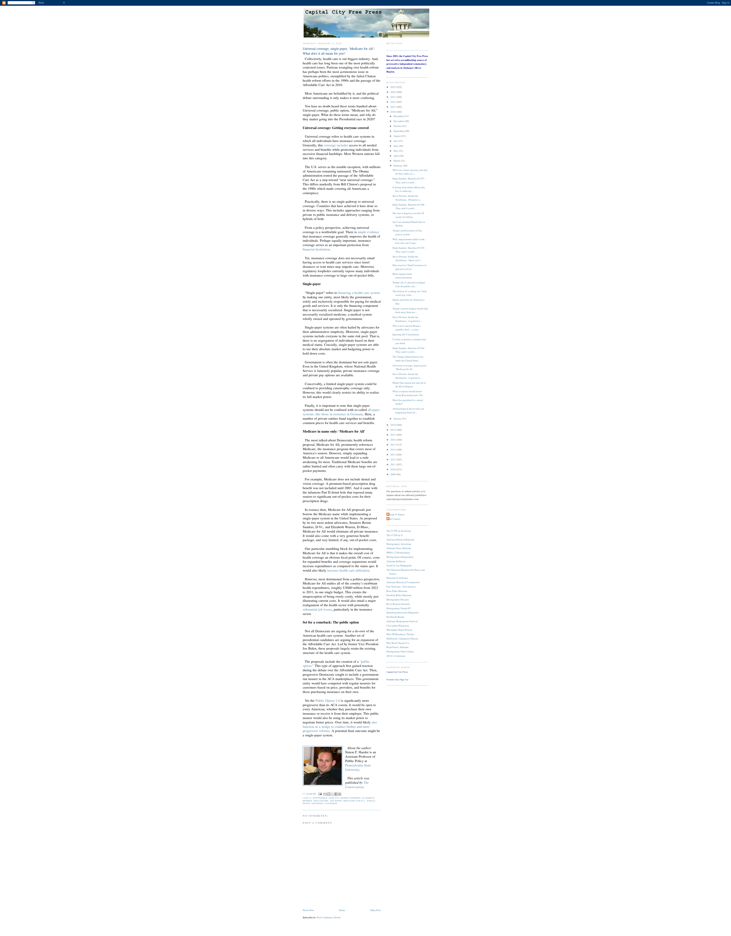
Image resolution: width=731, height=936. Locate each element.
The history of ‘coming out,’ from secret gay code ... (410, 293)
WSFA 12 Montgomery (398, 552)
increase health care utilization (348, 570)
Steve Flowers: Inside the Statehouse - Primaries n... (407, 197)
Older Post (375, 910)
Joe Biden (336, 801)
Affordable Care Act (326, 798)
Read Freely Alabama (397, 647)
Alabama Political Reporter (400, 539)
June (396, 145)
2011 (393, 464)
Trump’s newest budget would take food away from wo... (410, 310)
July (395, 141)
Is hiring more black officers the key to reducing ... (409, 189)
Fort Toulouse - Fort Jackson (401, 586)
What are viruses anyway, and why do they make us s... (410, 171)
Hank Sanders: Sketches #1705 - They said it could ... (409, 249)
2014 (393, 449)
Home (342, 910)
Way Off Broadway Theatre (400, 634)
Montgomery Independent (399, 557)
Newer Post (308, 910)
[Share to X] (332, 794)
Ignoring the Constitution (406, 334)
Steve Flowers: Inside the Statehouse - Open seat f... (407, 258)
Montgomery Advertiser (398, 544)
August (397, 136)
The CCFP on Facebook (398, 531)
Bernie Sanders (351, 798)
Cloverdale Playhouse (397, 625)
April (396, 155)
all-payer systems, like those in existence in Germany (341, 411)
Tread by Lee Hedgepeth (399, 565)
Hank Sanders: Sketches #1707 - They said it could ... (409, 180)
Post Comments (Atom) (329, 917)
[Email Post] (320, 794)
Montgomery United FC (398, 608)
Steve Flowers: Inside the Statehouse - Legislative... (407, 319)
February (398, 165)
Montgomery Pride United (399, 651)
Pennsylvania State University (358, 767)
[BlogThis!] (329, 794)
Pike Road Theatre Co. (398, 643)
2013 (393, 454)
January (397, 418)
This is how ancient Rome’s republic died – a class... (407, 327)
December (398, 116)
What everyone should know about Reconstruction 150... (408, 393)
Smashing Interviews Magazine (402, 612)
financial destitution (316, 249)
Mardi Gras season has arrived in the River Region (409, 384)
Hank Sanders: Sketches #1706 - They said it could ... (409, 206)
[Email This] (325, 794)
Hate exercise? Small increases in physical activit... (409, 267)
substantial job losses (317, 609)
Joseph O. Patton (396, 514)
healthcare (321, 801)
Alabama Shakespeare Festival (402, 621)
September (399, 131)
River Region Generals (398, 604)
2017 (393, 434)
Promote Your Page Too (397, 679)
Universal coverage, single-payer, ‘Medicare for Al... (410, 367)
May (396, 150)
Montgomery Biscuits (397, 599)
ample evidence (368, 232)
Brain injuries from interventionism (402, 275)
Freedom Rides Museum (398, 595)
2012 (393, 459)
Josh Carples (393, 519)
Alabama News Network (398, 548)
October (397, 126)
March (397, 160)
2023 (393, 97)
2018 (393, 429)
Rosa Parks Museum (396, 591)
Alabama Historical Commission (403, 582)
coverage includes (336, 145)
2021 (393, 106)
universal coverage (324, 803)
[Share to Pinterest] (340, 794)
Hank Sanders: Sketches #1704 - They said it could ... (409, 350)
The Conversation (357, 784)
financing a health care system (359, 292)
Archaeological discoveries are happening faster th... (408, 410)
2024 (393, 92)
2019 (393, 425)
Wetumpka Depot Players (399, 629)
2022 (393, 102)
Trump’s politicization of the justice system (407, 232)
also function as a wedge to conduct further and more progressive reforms (340, 726)
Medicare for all (354, 801)
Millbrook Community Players (402, 638)
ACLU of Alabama (395, 656)
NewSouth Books (395, 617)
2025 (393, 87)
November (399, 121)
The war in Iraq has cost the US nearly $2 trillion (408, 215)
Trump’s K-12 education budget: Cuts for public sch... (409, 284)
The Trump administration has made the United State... (408, 358)
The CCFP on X (394, 535)
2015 (393, 444)
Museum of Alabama (397, 578)
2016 (393, 439)
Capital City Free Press (397, 672)
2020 (393, 111)
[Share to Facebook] (336, 794)
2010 (393, 469)
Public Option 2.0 (327, 700)
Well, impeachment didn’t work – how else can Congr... (409, 241)
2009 (393, 474)
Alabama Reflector (395, 561)
